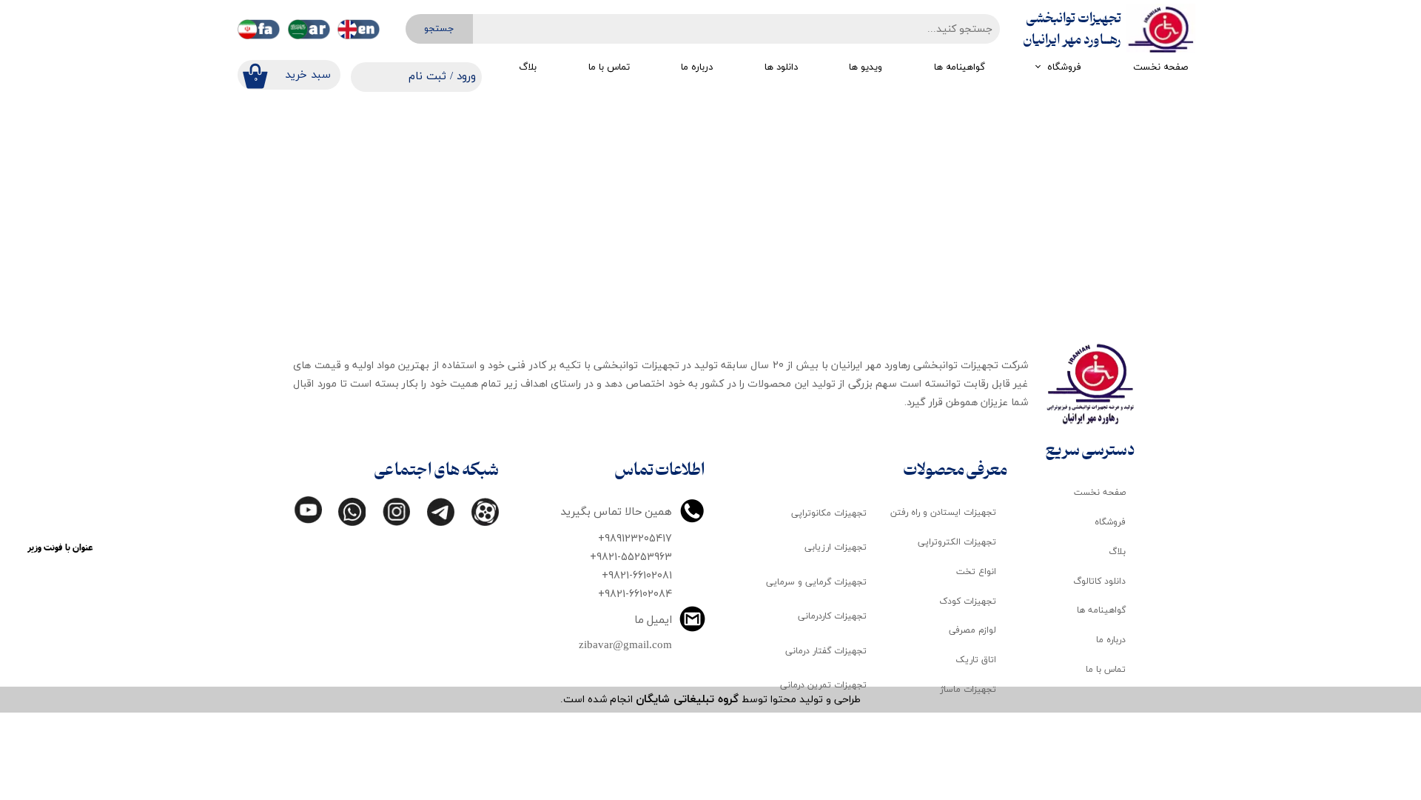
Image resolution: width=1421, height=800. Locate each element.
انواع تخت (976, 572)
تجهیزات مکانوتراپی (829, 513)
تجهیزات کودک (967, 601)
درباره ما (697, 67)
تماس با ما (609, 67)
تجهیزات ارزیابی (835, 547)
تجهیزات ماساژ (968, 690)
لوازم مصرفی (972, 630)
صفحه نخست (1160, 67)
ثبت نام (427, 76)
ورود (466, 76)
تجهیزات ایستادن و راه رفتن (943, 513)
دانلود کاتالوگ (1099, 581)
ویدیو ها (865, 67)
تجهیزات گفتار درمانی (826, 651)
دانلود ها (781, 67)
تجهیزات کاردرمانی (832, 616)
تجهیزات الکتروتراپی (957, 542)
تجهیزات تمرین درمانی (823, 685)
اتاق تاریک (975, 660)
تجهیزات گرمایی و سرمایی (816, 582)
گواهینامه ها (959, 67)
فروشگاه (1064, 67)
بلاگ (528, 67)
